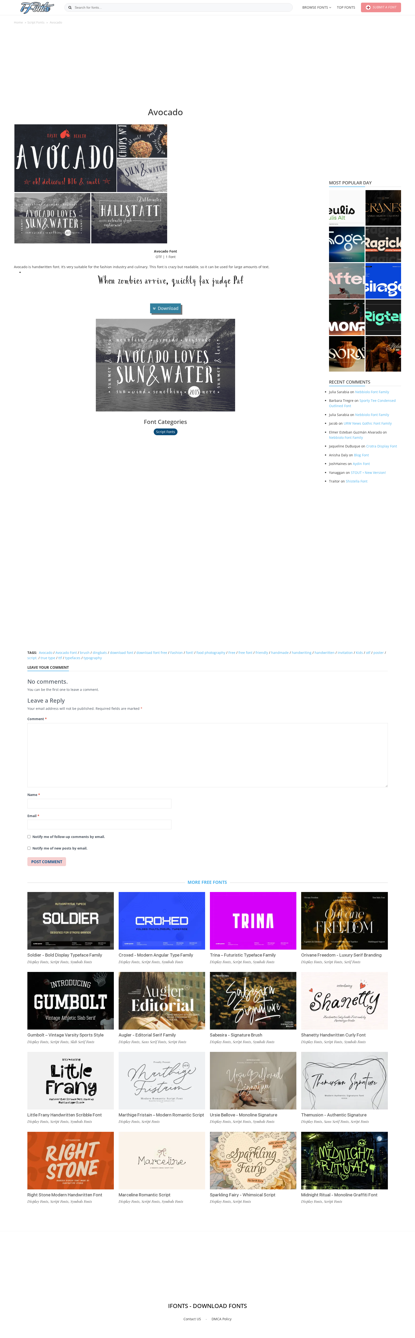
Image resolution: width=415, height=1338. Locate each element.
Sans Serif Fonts (153, 1041)
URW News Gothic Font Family (368, 423)
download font (121, 652)
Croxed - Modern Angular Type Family (156, 955)
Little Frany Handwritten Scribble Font (64, 1114)
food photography (210, 652)
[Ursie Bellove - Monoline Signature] (253, 1080)
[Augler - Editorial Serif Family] (162, 1001)
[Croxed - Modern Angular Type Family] (162, 921)
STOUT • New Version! (368, 472)
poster (378, 652)
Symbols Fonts (81, 961)
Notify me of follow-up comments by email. (68, 836)
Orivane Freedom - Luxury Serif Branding (341, 955)
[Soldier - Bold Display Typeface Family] (70, 921)
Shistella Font (356, 481)
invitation (345, 652)
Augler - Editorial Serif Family (147, 1034)
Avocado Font (66, 652)
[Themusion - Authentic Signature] (344, 1080)
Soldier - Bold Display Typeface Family (64, 955)
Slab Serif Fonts (82, 1041)
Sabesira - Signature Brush (236, 1034)
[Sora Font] (347, 354)
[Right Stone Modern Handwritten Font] (70, 1160)
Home (18, 22)
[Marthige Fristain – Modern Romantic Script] (162, 1080)
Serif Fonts (352, 961)
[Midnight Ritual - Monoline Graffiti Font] (344, 1160)
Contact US (192, 1319)
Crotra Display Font (381, 446)
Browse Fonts (315, 7)
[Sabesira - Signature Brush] (253, 1001)
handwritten (325, 652)
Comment (37, 719)
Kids (359, 652)
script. (32, 658)
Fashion (176, 652)
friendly (262, 652)
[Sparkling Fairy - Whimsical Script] (253, 1160)
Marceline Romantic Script (145, 1194)
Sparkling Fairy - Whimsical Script (242, 1194)
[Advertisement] (165, 68)
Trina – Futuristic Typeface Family (243, 955)
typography (93, 658)
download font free (151, 652)
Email (33, 816)
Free (231, 652)
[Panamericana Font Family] (383, 354)
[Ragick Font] (383, 244)
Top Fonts (346, 7)
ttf (60, 658)
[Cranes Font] (383, 208)
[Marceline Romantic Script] (162, 1160)
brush (85, 652)
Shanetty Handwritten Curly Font (333, 1034)
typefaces (72, 658)
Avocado (45, 652)
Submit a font (384, 7)
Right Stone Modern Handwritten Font (64, 1194)
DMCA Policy (222, 1319)
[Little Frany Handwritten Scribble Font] (70, 1080)
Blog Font (361, 455)
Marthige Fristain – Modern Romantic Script (161, 1114)
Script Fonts (35, 22)
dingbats (100, 652)
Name (33, 794)
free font (245, 652)
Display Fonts (37, 961)
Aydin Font (361, 463)
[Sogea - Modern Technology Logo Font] (347, 244)
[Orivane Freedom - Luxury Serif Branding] (344, 921)
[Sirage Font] (383, 281)
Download (168, 308)
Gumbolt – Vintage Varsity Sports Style (65, 1034)
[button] (65, 158)
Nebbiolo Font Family (372, 392)
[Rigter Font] (383, 317)
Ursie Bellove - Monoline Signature (243, 1114)
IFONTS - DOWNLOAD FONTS (207, 1306)
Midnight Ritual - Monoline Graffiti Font (339, 1194)
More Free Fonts (207, 882)
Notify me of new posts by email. (59, 848)
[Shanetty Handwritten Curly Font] (344, 1001)
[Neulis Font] (347, 208)
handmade (280, 652)
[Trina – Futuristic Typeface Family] (253, 921)
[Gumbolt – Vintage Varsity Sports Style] (70, 1001)
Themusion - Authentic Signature (333, 1114)
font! (189, 652)
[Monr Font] (347, 317)
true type (48, 658)
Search (70, 7)
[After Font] (347, 281)
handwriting (301, 652)
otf (368, 652)
